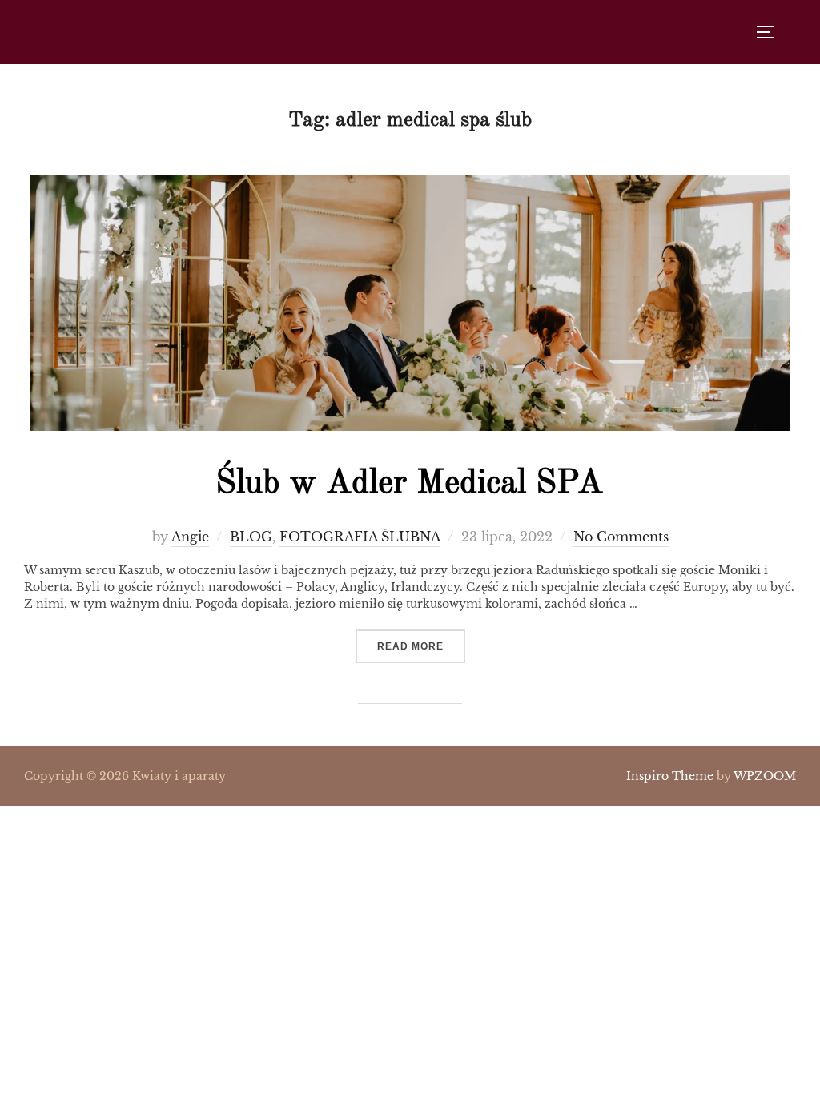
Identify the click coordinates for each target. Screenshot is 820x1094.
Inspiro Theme (669, 776)
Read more (421, 646)
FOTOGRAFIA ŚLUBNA (359, 537)
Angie (190, 537)
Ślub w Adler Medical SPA (409, 484)
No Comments (621, 537)
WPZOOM (765, 776)
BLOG (251, 537)
